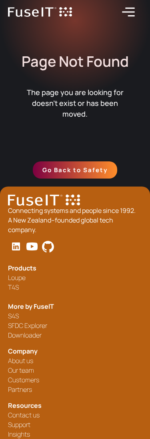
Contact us (24, 415)
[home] (40, 12)
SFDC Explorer (27, 325)
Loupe (17, 277)
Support (19, 424)
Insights (19, 434)
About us (20, 360)
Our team (21, 370)
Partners (20, 389)
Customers (23, 379)
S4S (13, 316)
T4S (13, 287)
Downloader (25, 335)
